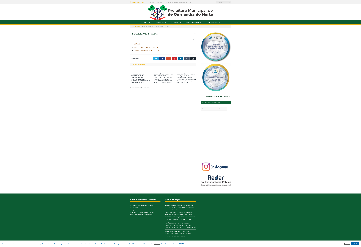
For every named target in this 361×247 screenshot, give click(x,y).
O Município (160, 22)
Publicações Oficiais (193, 22)
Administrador (136, 39)
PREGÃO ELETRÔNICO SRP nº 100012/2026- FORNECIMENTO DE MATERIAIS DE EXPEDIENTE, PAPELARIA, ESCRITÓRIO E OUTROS (171, 2)
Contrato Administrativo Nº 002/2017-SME (147, 51)
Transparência (213, 22)
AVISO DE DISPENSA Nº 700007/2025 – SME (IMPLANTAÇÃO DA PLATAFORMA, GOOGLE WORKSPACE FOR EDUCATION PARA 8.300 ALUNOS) (140, 78)
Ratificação (137, 44)
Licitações (193, 39)
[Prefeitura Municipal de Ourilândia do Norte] (180, 11)
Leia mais (157, 244)
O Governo (175, 22)
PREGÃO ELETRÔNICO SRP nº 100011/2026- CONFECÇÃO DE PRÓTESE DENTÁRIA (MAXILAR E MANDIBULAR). (178, 234)
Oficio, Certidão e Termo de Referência (146, 47)
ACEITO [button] (355, 244)
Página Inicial (146, 22)
